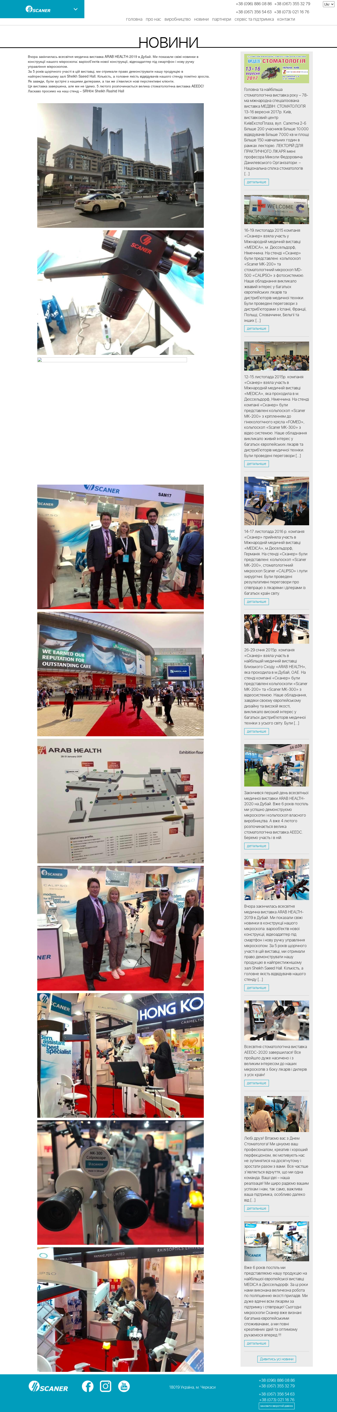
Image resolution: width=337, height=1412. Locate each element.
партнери (221, 19)
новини (201, 19)
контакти (286, 19)
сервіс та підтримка (254, 19)
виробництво (178, 19)
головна (134, 19)
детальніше (256, 182)
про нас (153, 19)
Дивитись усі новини (276, 1359)
